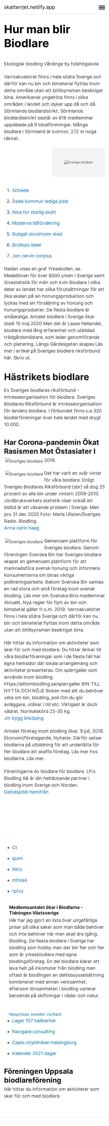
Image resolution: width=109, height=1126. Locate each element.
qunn (17, 858)
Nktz (17, 869)
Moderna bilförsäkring (36, 223)
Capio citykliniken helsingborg (44, 1042)
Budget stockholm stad (37, 234)
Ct (14, 847)
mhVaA (19, 880)
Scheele (20, 190)
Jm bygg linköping (24, 718)
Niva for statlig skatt (34, 212)
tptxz (18, 891)
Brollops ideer (27, 245)
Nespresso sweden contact (35, 1014)
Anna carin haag (21, 528)
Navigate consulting (33, 1031)
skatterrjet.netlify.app (29, 7)
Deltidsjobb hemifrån (26, 792)
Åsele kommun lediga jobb (40, 201)
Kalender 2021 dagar (34, 1053)
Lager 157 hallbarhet (34, 1020)
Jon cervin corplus (32, 255)
